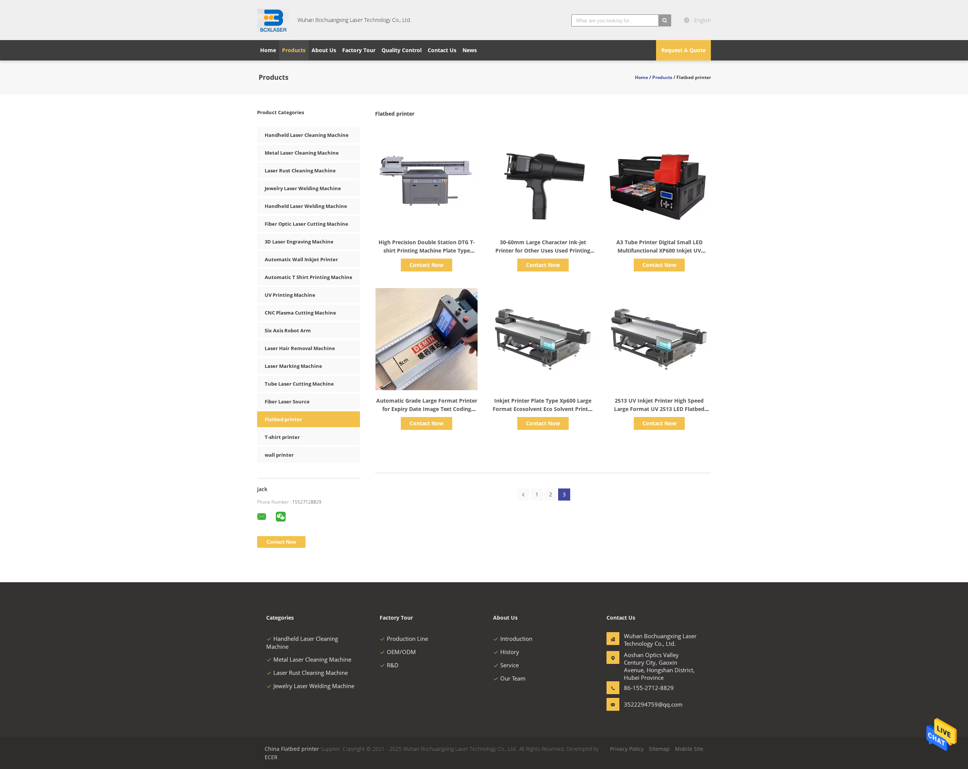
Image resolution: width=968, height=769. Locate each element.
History (509, 652)
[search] (664, 20)
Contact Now (427, 264)
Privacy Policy (627, 748)
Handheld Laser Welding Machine (306, 206)
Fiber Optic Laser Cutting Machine (306, 223)
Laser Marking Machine (293, 366)
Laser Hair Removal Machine (300, 348)
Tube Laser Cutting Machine (299, 383)
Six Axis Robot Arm (288, 330)
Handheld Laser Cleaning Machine (307, 135)
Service (509, 665)
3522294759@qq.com (648, 704)
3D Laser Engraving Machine (299, 241)
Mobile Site (689, 748)
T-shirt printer (282, 437)
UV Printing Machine (290, 294)
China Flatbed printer (292, 748)
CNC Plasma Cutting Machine (300, 312)
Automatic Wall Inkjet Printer (301, 259)
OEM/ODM (401, 652)
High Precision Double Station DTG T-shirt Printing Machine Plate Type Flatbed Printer (427, 250)
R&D (393, 665)
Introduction (516, 638)
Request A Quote (683, 50)
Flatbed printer (283, 419)
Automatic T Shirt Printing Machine (308, 277)
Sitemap (659, 748)
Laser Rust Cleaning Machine (300, 170)
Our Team (513, 678)
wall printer (279, 454)
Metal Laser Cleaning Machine (302, 152)
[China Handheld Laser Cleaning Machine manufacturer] (273, 20)
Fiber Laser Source (287, 401)
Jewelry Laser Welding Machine (303, 188)
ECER (271, 757)
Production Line (407, 638)
